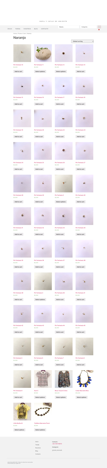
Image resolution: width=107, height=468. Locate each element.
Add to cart (18, 71)
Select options (40, 71)
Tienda (17, 29)
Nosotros (27, 29)
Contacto (44, 29)
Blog (36, 29)
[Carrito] (98, 30)
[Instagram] (91, 463)
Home (15, 33)
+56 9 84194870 (57, 444)
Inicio (10, 29)
